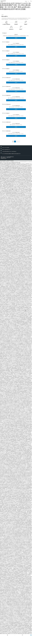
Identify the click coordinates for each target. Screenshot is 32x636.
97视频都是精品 (3, 496)
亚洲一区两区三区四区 (28, 419)
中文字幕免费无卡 (13, 482)
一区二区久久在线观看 (8, 229)
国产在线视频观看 (11, 430)
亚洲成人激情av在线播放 (7, 437)
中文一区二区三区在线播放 (12, 516)
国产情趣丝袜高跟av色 (25, 388)
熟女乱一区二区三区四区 (5, 397)
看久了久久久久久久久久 (26, 260)
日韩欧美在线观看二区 (21, 427)
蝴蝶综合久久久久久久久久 (8, 503)
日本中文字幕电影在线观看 (17, 487)
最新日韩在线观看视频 (19, 501)
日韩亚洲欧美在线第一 (8, 380)
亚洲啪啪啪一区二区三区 (9, 326)
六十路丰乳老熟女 (12, 221)
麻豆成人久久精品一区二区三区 (24, 356)
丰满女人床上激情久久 (13, 501)
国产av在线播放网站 (18, 454)
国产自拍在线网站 (23, 261)
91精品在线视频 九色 (14, 192)
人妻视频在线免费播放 (4, 263)
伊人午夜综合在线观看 (24, 359)
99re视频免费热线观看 (19, 168)
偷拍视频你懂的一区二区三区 (15, 419)
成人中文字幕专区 (26, 457)
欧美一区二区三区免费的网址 (21, 223)
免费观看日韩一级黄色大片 (22, 481)
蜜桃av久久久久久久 (11, 234)
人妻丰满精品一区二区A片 (6, 388)
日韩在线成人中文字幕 (25, 424)
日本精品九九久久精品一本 (5, 307)
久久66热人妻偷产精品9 (9, 386)
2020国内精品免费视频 (11, 267)
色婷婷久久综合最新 (11, 311)
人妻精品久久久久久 (10, 197)
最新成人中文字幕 (27, 186)
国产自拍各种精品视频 (16, 492)
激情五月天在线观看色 (14, 381)
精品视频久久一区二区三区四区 (24, 263)
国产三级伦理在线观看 (13, 510)
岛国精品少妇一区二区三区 (4, 387)
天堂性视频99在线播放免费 (15, 435)
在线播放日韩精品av (11, 397)
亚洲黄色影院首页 (26, 508)
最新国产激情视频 (27, 165)
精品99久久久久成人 (23, 511)
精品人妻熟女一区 (28, 444)
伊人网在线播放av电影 (28, 421)
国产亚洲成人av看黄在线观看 (12, 509)
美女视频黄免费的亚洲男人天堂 (14, 439)
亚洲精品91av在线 (16, 447)
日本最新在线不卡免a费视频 (12, 431)
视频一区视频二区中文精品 (7, 396)
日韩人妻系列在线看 (15, 326)
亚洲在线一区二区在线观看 (20, 288)
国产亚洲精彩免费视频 (11, 457)
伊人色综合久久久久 (3, 490)
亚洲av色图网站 (19, 496)
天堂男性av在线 (5, 385)
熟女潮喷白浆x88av (20, 513)
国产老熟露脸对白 (17, 246)
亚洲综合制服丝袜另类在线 (20, 381)
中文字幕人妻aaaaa (4, 252)
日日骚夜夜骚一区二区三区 (20, 440)
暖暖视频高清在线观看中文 (5, 178)
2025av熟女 (5, 502)
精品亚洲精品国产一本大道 (14, 163)
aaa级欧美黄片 (27, 163)
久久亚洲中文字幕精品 (11, 236)
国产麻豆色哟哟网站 (21, 355)
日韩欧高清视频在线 (6, 304)
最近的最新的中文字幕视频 (3, 416)
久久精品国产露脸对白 (16, 481)
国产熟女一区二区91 (3, 268)
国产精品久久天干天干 (24, 312)
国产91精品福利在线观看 (25, 177)
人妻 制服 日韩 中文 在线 (27, 178)
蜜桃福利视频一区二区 (19, 295)
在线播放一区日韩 (5, 352)
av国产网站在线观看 (8, 170)
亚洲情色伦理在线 (29, 383)
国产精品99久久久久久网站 (23, 395)
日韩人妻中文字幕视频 (16, 186)
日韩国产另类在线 (10, 492)
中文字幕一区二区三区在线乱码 (10, 237)
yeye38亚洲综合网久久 (10, 385)
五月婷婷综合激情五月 (28, 397)
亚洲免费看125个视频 (15, 243)
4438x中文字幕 (20, 198)
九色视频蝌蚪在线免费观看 (25, 488)
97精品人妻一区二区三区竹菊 (11, 433)
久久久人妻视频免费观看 (11, 451)
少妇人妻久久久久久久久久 (12, 364)
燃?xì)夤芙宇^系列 (11, 29)
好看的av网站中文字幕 (22, 499)
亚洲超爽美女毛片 (24, 244)
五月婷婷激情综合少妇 (21, 439)
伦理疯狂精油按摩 (3, 188)
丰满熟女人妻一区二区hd (16, 395)
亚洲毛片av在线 (19, 393)
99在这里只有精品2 (28, 261)
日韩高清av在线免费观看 (18, 354)
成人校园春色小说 (12, 506)
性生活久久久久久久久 (6, 441)
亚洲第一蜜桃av (5, 266)
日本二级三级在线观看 (19, 500)
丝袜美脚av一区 (17, 296)
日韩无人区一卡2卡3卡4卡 (20, 178)
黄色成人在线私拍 (6, 430)
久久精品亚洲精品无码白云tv (5, 290)
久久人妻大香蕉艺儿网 (11, 313)
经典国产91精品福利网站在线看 (26, 295)
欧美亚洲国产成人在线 (19, 164)
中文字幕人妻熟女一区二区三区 (25, 231)
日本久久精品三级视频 (4, 310)
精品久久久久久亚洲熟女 (13, 187)
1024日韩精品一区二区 (7, 518)
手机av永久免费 (10, 182)
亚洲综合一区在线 (5, 313)
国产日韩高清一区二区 (22, 521)
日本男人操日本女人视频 (28, 221)
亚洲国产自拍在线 (12, 287)
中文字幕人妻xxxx (2, 526)
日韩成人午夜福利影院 (8, 183)
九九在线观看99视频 (4, 169)
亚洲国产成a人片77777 (18, 232)
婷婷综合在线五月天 (2, 460)
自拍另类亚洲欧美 (24, 222)
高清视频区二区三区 (17, 190)
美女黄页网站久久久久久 (8, 363)
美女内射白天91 (14, 456)
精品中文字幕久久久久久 (26, 420)
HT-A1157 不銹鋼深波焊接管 (16, 87)
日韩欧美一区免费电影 (25, 198)
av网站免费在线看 (23, 362)
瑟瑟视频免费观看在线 (28, 223)
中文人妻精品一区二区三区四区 (21, 187)
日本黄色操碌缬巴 (10, 189)
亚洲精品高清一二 (2, 315)
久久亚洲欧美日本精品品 (25, 496)
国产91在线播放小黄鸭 (26, 243)
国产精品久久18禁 (10, 417)
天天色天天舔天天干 (4, 289)
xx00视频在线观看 (8, 246)
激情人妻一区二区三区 (17, 311)
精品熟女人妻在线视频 (9, 456)
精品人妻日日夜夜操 (24, 305)
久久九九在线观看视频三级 (27, 486)
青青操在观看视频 (22, 460)
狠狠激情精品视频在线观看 (19, 369)
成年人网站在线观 (16, 191)
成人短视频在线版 (6, 261)
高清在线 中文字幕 (12, 511)
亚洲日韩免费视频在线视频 (17, 423)
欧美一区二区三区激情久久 (5, 300)
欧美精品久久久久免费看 (14, 262)
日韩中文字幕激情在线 (20, 351)
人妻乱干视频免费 (29, 512)
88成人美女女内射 (15, 247)
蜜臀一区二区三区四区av (26, 321)
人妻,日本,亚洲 (5, 202)
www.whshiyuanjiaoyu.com (6, 151)
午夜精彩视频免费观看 (8, 184)
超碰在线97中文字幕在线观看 (5, 446)
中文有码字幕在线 (6, 364)
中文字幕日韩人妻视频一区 (15, 233)
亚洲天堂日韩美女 (26, 493)
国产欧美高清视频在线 (17, 322)
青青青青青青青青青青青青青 (26, 176)
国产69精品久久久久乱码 (21, 452)
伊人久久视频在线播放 (19, 255)
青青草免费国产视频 (22, 186)
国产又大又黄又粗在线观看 (25, 451)
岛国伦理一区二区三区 (3, 447)
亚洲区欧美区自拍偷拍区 (15, 174)
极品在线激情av (4, 180)
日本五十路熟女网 (25, 200)
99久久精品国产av (3, 298)
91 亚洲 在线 (22, 171)
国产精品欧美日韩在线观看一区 (5, 455)
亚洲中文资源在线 (14, 252)
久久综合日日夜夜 (8, 298)
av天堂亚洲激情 (15, 189)
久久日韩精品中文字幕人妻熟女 (25, 175)
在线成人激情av (20, 189)
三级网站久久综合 (15, 291)
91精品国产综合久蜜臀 (22, 224)
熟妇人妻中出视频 (20, 445)
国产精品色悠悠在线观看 (5, 486)
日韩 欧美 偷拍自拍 (5, 440)
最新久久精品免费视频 (13, 390)
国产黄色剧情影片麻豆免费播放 (21, 179)
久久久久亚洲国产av (21, 430)
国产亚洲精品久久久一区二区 (26, 164)
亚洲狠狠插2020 (12, 424)
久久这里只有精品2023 (12, 486)
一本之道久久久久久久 (21, 300)
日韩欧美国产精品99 (27, 225)
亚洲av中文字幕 (2, 419)
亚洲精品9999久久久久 (6, 248)
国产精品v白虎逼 (22, 449)
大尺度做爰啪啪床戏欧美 (21, 418)
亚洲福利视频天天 (11, 258)
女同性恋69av (6, 354)
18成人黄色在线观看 (22, 443)
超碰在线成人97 (8, 378)
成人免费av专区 (23, 487)
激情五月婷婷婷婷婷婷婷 (19, 482)
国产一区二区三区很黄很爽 (25, 201)
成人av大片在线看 (16, 385)
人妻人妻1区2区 (21, 296)
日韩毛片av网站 (8, 390)
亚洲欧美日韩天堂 (16, 289)
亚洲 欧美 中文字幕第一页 (21, 298)
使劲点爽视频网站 (23, 463)
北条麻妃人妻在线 (10, 421)
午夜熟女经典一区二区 (10, 522)
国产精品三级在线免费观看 (26, 180)
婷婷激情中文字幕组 (21, 228)
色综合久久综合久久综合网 (16, 182)
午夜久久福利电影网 (19, 200)
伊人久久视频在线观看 (21, 508)
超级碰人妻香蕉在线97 (19, 170)
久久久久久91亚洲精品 (21, 192)
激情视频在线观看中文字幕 (12, 181)
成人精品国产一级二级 (8, 315)
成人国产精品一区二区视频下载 (17, 188)
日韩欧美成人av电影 (29, 378)
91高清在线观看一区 (18, 483)
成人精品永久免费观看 (29, 492)
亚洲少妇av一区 (17, 318)
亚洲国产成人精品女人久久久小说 (11, 359)
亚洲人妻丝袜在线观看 (18, 267)
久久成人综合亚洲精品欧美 (28, 430)
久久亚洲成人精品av (22, 442)
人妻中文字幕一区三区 (14, 298)
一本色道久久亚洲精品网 (10, 416)
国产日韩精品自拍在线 (23, 304)
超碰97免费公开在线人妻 (27, 171)
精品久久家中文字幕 (16, 394)
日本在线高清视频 (21, 268)
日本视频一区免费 (13, 229)
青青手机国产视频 (19, 201)
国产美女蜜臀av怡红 (17, 455)
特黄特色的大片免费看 (15, 363)
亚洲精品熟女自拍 (5, 457)
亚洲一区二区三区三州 (11, 171)
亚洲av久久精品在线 (22, 448)
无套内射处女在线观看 (7, 187)
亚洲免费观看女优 (5, 182)
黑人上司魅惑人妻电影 (22, 318)
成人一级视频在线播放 (8, 166)
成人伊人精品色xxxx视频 (12, 261)
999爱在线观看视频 (20, 247)
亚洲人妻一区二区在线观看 (18, 250)
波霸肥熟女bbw (25, 364)
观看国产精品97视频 (18, 436)
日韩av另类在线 (11, 300)
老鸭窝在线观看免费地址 (3, 382)
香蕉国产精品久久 (25, 370)
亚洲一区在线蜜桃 (15, 355)
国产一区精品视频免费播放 (15, 328)
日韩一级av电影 (6, 195)
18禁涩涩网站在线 (10, 332)
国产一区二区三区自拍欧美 (15, 521)
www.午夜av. (13, 246)
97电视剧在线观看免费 (24, 392)
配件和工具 (21, 29)
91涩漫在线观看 (24, 297)
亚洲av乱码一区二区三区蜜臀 (11, 250)
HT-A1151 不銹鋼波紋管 (16, 43)
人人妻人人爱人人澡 (4, 196)
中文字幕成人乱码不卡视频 (12, 517)
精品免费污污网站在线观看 (17, 202)
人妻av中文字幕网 (17, 294)
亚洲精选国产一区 (8, 260)
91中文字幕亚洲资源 (5, 267)
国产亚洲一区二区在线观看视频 (8, 308)
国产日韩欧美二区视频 (3, 163)
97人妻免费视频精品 (6, 165)
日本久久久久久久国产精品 (17, 165)
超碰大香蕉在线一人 (22, 506)
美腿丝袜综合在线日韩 (3, 262)
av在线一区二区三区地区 (5, 451)
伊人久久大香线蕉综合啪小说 (17, 512)
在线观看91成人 (21, 316)
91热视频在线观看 (20, 382)
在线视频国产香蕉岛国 (5, 186)
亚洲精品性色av (23, 454)
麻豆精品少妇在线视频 (24, 436)
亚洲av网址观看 (15, 300)
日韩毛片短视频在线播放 (19, 364)
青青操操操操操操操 (23, 512)
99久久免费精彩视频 (11, 372)
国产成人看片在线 (13, 526)
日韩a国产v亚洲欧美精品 (17, 310)
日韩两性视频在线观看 (19, 244)
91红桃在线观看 (14, 392)
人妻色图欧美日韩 (4, 306)
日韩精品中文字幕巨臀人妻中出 (23, 374)
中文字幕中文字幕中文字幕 (6, 199)
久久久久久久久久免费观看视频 (11, 303)
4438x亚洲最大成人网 (11, 354)
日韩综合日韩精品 (17, 263)
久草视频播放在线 (25, 513)
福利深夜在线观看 (9, 174)
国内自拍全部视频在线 (13, 288)
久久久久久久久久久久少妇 (10, 525)
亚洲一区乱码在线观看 (7, 235)
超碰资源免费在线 (28, 236)
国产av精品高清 (18, 356)
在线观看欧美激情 (2, 198)
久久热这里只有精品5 (13, 164)
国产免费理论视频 (21, 315)
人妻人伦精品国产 (21, 301)
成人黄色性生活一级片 (7, 331)
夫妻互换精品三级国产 (10, 487)
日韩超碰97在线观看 (26, 288)
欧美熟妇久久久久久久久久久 (27, 166)
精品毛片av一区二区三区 (22, 242)
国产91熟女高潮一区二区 (13, 500)
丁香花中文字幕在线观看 (9, 512)
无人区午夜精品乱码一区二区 (15, 449)
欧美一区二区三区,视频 (3, 224)
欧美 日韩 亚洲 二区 (5, 201)
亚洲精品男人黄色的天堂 (24, 234)
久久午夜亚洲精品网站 (7, 424)
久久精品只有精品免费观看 (27, 418)
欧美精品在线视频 (20, 193)
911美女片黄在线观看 (10, 242)
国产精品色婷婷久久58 (14, 259)
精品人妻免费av (8, 265)
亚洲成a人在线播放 (27, 438)
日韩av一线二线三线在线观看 (11, 241)
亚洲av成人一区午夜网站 (26, 494)
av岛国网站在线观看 (14, 524)
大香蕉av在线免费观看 (8, 198)
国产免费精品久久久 (9, 243)
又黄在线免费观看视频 (12, 290)
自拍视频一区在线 (2, 221)
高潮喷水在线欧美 (9, 367)
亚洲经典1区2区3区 (8, 180)
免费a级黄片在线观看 (8, 496)
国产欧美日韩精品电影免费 (7, 192)
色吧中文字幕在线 (27, 291)
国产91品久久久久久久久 (28, 298)
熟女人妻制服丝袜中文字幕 (10, 190)
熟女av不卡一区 (17, 441)
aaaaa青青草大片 (19, 312)
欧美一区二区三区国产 (15, 503)
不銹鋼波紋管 (25, 24)
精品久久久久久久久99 (25, 331)
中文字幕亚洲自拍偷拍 (19, 177)
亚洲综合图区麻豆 (2, 377)
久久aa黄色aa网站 (2, 443)
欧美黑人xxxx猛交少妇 (14, 198)
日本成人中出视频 (18, 463)
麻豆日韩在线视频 (12, 455)
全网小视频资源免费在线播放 (5, 191)
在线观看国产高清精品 (6, 185)
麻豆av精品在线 (7, 221)
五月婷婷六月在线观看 (28, 350)
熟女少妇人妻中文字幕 (7, 393)
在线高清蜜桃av (24, 169)
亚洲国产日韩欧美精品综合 (26, 358)
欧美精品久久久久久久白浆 (23, 196)
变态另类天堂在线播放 (17, 234)
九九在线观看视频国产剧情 (22, 444)
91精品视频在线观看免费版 (8, 376)
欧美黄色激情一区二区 (3, 395)
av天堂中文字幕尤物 (26, 245)
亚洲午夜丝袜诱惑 (6, 239)
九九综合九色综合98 (21, 489)
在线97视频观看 (16, 382)
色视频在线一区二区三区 (15, 224)
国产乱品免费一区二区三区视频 (19, 313)
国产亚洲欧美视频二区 (11, 383)
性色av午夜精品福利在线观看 (8, 264)
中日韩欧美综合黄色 (18, 251)
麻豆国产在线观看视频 (23, 515)
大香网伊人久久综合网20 (11, 202)
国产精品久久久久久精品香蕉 (27, 380)
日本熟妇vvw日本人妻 (8, 328)
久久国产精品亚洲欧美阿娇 (14, 495)
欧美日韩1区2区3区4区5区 (9, 172)
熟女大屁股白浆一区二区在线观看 (18, 245)
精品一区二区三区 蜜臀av (5, 461)
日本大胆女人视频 (9, 292)
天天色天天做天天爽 (3, 444)
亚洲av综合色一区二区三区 (18, 287)
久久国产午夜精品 (4, 241)
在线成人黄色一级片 (21, 394)
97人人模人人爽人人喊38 (13, 391)
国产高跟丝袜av (13, 286)
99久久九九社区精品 (2, 445)
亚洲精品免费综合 (9, 449)
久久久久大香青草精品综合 (19, 229)
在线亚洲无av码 (26, 517)
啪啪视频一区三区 (16, 461)
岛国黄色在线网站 (17, 239)
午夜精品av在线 (14, 166)
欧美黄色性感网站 (3, 456)
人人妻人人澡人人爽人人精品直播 (22, 262)
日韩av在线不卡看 (2, 183)
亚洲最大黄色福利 (14, 367)
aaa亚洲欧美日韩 (10, 247)
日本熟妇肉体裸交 (7, 294)
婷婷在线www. (11, 497)
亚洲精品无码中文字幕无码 (5, 240)
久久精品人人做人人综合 (21, 238)
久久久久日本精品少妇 (8, 381)
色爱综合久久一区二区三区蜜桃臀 (7, 238)
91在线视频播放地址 (20, 292)
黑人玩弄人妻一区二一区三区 (17, 428)
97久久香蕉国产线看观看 (10, 225)
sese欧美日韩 (5, 189)
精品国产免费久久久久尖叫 (9, 325)
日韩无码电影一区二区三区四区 (20, 517)
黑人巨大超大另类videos (22, 191)
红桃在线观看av (14, 299)
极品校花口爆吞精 (2, 363)
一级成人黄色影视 (17, 304)
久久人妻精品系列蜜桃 (7, 351)
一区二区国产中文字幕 (6, 223)
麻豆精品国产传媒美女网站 (16, 362)
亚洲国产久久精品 (13, 437)
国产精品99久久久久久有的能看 (16, 257)
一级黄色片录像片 (28, 511)
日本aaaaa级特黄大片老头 (6, 505)
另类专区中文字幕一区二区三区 (15, 443)
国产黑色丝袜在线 (13, 170)
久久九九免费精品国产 (12, 441)
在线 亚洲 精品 (21, 380)
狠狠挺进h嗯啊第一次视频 (9, 370)
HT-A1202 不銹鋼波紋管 (16, 114)
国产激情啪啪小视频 (25, 450)
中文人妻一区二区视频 (7, 322)
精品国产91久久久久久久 (27, 192)
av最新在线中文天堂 (25, 519)
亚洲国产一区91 (17, 506)
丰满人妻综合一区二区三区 (23, 254)
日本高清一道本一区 (14, 183)
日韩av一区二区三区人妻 (26, 193)
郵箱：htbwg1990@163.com (6, 149)
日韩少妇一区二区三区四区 (21, 366)
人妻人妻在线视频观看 (6, 520)
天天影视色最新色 (21, 184)
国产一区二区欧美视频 (12, 304)
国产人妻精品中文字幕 (26, 259)
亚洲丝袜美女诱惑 (4, 527)
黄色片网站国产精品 (27, 357)
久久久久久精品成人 (4, 389)
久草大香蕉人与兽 (24, 303)
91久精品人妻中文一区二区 (12, 255)
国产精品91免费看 (21, 447)
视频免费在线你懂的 (12, 520)
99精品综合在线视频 (6, 391)
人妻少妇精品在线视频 (27, 253)
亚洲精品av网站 (13, 483)
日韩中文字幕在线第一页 (16, 196)
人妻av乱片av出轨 (10, 362)
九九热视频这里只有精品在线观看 (6, 228)
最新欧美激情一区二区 (26, 391)
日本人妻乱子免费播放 (20, 519)
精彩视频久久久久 (23, 378)
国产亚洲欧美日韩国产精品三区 (25, 423)
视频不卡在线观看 (3, 438)
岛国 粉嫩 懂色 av (21, 225)
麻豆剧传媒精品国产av (29, 362)
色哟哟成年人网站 (6, 509)
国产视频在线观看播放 (23, 257)
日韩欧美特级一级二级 (6, 323)
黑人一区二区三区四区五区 (14, 327)
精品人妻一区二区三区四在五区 (14, 499)
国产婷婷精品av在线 (3, 449)
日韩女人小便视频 (3, 378)
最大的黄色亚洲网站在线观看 (9, 230)
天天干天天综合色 (26, 184)
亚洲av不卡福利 (19, 360)
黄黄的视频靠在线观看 (22, 221)
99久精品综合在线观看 (9, 249)
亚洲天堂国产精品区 (23, 429)
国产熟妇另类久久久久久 (20, 459)
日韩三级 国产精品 (15, 268)
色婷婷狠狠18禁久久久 (25, 241)
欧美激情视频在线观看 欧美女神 (23, 502)
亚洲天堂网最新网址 (12, 436)
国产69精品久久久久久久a (22, 320)
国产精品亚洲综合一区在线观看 (20, 437)
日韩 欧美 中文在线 (16, 242)
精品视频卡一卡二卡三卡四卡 (26, 255)
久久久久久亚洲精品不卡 (8, 371)
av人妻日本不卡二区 (11, 239)
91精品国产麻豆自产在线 (13, 323)
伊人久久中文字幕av (18, 185)
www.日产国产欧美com (9, 493)
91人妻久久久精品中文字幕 (6, 312)
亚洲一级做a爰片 (26, 238)
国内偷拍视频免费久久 (22, 446)
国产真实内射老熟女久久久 (21, 291)
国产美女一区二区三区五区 (12, 420)
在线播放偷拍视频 (28, 249)
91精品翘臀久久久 (25, 422)
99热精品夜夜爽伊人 (23, 520)
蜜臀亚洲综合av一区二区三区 (11, 319)
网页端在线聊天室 (8, 163)
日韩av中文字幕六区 (10, 394)
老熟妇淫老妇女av (9, 169)
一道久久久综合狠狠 (4, 394)
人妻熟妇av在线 (24, 354)
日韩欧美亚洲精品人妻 (23, 195)
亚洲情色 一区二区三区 (7, 356)
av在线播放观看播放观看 (24, 237)
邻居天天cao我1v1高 (8, 526)
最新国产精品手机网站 (17, 416)
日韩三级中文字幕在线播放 (13, 324)
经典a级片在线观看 (18, 359)
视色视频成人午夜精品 (4, 242)
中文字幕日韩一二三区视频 (3, 250)
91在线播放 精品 (13, 232)
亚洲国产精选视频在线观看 (14, 235)
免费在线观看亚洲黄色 (27, 452)
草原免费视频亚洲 (7, 167)
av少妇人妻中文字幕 (7, 200)
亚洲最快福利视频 (13, 309)
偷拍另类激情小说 (26, 292)
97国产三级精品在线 (19, 306)
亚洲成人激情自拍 (2, 381)
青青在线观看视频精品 (9, 297)
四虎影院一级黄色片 (20, 172)
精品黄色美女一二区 (24, 194)
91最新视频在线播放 (8, 193)
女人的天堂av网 (21, 243)
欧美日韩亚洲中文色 (20, 314)
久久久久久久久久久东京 (8, 419)
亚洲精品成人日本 (22, 433)
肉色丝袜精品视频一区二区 (20, 509)
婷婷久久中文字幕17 (26, 248)
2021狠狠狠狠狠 (29, 319)
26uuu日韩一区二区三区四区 (18, 383)
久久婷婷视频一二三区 (4, 488)
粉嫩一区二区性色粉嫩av (10, 382)
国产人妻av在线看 (18, 331)
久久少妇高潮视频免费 (24, 453)
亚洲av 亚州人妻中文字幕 (15, 371)
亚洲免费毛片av (4, 519)
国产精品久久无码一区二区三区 (9, 514)
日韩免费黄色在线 (29, 515)
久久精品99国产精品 (10, 374)
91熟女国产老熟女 (20, 260)
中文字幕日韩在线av (21, 328)
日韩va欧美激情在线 (16, 236)
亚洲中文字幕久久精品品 (19, 484)
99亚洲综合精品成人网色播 (13, 504)
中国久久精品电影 (21, 174)
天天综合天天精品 (14, 519)
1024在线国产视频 (8, 262)
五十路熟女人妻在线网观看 (10, 444)
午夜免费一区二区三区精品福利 (10, 302)
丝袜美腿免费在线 (12, 227)
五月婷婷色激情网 (26, 247)
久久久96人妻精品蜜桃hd (7, 361)
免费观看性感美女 (8, 327)
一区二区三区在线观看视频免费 (13, 223)
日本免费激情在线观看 (13, 498)
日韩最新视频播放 (13, 505)
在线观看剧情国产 (5, 358)
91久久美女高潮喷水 (22, 514)
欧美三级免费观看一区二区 (17, 352)
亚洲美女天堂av (20, 169)
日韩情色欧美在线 (16, 457)
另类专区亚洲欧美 (13, 356)
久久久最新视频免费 (15, 370)
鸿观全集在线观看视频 (6, 311)
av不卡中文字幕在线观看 (20, 183)
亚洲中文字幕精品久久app (4, 350)
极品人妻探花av (9, 379)
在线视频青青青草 (14, 179)
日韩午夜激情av (17, 486)
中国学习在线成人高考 (25, 202)
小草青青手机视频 (4, 373)
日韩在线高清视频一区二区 (16, 254)
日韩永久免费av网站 (15, 220)
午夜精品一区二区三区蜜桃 (18, 424)
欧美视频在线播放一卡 (12, 185)
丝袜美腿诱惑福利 (26, 174)
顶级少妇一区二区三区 (21, 379)
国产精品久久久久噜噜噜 (11, 365)
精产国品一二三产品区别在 (3, 379)
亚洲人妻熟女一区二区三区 (27, 503)
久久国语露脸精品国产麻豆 (19, 389)
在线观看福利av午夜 (28, 425)
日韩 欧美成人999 (3, 245)
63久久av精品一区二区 (6, 357)
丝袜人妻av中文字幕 (3, 225)
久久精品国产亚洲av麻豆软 (9, 330)
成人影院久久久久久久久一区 (11, 454)
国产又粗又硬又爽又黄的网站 (9, 418)
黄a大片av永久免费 (11, 446)
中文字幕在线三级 (12, 296)
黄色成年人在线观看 (19, 456)
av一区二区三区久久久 (13, 240)
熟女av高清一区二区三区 (24, 167)
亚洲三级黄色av (14, 297)
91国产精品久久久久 (7, 244)
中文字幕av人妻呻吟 (20, 332)
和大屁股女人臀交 (22, 182)
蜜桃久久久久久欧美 (12, 294)
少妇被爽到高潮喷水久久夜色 (20, 357)
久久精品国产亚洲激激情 (22, 495)
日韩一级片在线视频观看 (4, 454)
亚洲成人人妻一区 (5, 463)
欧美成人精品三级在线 (24, 267)
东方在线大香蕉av (29, 325)
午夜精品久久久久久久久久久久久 (15, 317)
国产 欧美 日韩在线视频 (11, 266)
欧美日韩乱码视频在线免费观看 (14, 425)
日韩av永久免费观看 (17, 511)
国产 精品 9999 (5, 353)
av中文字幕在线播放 (10, 196)
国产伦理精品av (20, 370)
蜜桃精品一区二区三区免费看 (17, 308)
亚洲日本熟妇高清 (25, 484)
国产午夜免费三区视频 (6, 511)
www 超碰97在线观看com (19, 387)
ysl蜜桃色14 (23, 165)
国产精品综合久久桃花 (24, 498)
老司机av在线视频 (5, 383)
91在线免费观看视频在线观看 (17, 258)
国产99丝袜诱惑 (2, 294)
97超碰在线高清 (29, 353)
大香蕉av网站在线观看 (8, 435)
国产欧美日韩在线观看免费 (12, 195)
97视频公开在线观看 (27, 507)
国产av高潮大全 (25, 313)
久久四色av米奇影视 (7, 510)
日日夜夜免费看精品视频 (19, 321)
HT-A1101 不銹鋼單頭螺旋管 (16, 132)
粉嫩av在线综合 (21, 361)
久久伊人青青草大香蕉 (3, 326)
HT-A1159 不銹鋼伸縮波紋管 (16, 105)
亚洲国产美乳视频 (16, 316)
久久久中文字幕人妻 (6, 296)
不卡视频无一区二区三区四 (5, 234)
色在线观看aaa (22, 253)
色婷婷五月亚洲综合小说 (28, 381)
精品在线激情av (3, 498)
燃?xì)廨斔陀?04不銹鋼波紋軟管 (6, 24)
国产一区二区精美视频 (24, 311)
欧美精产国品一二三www (21, 458)
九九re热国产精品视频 (6, 181)
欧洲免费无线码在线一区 (4, 321)
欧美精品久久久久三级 (21, 199)
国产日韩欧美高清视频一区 (16, 230)
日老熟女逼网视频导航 (25, 189)
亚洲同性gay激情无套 (16, 421)
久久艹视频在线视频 (26, 382)
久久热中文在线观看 (21, 233)
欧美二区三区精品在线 (23, 416)
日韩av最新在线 (21, 386)
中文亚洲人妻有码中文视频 (19, 494)
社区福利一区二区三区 (11, 358)
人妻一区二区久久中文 (13, 177)
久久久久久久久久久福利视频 (27, 434)
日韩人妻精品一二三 (26, 440)
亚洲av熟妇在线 (16, 172)
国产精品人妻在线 (25, 170)
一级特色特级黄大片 (14, 376)
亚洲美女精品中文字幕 (17, 372)
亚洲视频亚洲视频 (10, 186)
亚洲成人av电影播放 (10, 316)
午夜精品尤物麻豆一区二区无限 (6, 232)
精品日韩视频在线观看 (4, 360)
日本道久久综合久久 (27, 301)
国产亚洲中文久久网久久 (8, 442)
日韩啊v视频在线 (18, 286)
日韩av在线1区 (6, 362)
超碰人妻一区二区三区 (23, 246)
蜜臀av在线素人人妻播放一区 (27, 314)
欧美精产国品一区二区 (14, 226)
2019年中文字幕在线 (16, 301)
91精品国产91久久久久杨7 (28, 220)
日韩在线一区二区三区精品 (18, 176)
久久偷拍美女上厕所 (3, 525)
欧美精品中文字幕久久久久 (4, 173)
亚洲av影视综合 (25, 168)
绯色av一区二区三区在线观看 (15, 361)
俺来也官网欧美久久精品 (10, 268)
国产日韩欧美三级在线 (27, 228)
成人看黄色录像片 (25, 431)
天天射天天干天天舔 (14, 238)
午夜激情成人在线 (22, 350)
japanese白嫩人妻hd (28, 367)
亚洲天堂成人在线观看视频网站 (26, 232)
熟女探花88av (12, 176)
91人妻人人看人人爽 (22, 441)
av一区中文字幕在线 (18, 378)
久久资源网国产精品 (18, 293)
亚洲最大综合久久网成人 (10, 289)
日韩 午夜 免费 (2, 354)
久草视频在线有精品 (27, 499)
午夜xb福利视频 (12, 167)
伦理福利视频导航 (2, 418)
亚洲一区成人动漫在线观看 (14, 260)
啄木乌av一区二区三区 (22, 385)
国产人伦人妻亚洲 (16, 446)
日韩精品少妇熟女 (7, 436)
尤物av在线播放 (12, 199)
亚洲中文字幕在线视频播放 (4, 171)
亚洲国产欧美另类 (3, 257)
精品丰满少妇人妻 (11, 191)
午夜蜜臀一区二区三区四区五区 (6, 482)
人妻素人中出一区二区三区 (19, 166)
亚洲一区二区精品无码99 (16, 497)
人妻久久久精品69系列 (28, 328)
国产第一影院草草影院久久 (15, 442)
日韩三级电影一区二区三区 (17, 426)
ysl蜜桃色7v (16, 199)
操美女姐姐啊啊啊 (29, 197)
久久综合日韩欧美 (7, 453)
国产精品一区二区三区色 (20, 248)
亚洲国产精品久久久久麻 (10, 515)
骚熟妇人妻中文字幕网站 (8, 384)
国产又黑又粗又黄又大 (24, 185)
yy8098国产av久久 (8, 513)
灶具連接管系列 (16, 24)
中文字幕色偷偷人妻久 (7, 256)
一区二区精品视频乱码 (23, 330)
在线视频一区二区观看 (9, 458)
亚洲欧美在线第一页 (17, 227)
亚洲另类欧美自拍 (18, 175)
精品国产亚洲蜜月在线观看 (23, 322)
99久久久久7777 (25, 386)
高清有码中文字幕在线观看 (12, 295)
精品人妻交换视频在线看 (19, 431)
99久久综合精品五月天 (20, 252)
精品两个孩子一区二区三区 (26, 482)
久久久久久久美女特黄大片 (11, 350)
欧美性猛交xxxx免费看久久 (24, 294)
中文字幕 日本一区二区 (26, 375)
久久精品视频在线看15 (14, 445)
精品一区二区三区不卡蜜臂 (6, 499)
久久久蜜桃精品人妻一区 (23, 227)
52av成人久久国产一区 (13, 312)
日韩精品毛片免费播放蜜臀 (19, 434)
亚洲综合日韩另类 (20, 422)
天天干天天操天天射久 (7, 485)
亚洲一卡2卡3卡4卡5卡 (15, 489)
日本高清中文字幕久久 (28, 264)
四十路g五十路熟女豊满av (16, 515)
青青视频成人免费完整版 (21, 235)
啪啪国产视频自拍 (18, 526)
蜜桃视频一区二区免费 (25, 287)
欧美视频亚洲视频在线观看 (28, 525)
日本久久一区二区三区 (15, 379)
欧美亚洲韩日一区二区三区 (9, 254)
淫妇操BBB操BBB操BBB (6, 175)
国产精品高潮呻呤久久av (27, 332)
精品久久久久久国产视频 (27, 447)
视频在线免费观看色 (2, 370)
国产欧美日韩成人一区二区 (28, 394)
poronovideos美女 (6, 177)
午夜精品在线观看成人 (21, 376)
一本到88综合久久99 (23, 190)
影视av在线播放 (29, 520)
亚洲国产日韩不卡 (24, 383)
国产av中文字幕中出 (9, 305)
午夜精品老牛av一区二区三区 (28, 376)
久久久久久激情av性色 (29, 293)
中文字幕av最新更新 (26, 371)
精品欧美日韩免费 (23, 256)
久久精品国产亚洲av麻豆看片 (6, 287)
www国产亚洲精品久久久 (21, 327)
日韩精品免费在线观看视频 (3, 487)
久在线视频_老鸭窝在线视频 (13, 178)
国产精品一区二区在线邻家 (21, 417)
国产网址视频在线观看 (29, 318)
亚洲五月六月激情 (18, 256)
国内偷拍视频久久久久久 (15, 180)
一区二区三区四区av (24, 352)
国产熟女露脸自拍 (7, 164)
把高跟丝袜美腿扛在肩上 (4, 197)
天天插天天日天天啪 (25, 365)
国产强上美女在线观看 (7, 251)
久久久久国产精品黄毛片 (11, 263)
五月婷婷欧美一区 (17, 433)
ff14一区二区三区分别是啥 (22, 197)
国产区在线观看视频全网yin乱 (28, 459)
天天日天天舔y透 (18, 195)
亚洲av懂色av (7, 439)
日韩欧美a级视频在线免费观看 (10, 245)
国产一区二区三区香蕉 (18, 290)
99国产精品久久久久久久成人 (16, 460)
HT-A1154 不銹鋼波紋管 (16, 61)
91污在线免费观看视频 (24, 323)
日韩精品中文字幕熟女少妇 (9, 447)
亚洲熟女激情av (29, 169)
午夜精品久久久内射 (2, 523)
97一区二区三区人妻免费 (6, 429)
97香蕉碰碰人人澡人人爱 (5, 497)
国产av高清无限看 (10, 194)
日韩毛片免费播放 (16, 320)
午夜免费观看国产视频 (27, 268)
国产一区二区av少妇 (9, 224)
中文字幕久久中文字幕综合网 (15, 380)
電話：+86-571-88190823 (5, 147)
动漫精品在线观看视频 (4, 243)
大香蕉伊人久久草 (15, 417)
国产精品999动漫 (26, 296)
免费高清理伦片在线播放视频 (19, 365)
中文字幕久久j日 (23, 372)
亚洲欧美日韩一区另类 (21, 525)
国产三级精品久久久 (8, 445)
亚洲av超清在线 (23, 293)
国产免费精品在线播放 (16, 325)
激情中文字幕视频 (25, 316)
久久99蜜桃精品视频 (27, 439)
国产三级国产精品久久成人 (5, 324)
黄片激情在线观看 (22, 432)
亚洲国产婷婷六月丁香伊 (17, 237)
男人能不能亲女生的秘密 (7, 259)
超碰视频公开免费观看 (19, 240)
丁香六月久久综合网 (9, 179)
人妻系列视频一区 (25, 265)
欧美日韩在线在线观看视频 (16, 330)
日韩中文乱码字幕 (11, 165)
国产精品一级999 (3, 309)
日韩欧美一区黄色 (28, 191)
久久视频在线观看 (9, 360)
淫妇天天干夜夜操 (4, 303)
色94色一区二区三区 (21, 490)
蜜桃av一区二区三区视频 (3, 319)
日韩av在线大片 (12, 429)
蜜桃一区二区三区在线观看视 (18, 373)
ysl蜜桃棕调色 (25, 390)
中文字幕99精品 (29, 230)
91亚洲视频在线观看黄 (23, 239)
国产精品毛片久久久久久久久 (20, 181)
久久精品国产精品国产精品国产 (4, 516)
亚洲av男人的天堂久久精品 (14, 184)
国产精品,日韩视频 (11, 461)
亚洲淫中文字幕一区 (16, 225)
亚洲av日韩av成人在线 (11, 352)
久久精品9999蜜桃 (9, 222)
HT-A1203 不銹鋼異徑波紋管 (16, 123)
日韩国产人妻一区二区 (24, 308)
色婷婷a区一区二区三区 (25, 188)
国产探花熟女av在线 (5, 372)
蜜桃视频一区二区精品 (24, 251)
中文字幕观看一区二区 (22, 377)
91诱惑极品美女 (18, 350)
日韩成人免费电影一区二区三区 (14, 314)
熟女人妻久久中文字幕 (16, 438)
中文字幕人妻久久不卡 (27, 300)
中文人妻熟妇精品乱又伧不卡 (14, 228)
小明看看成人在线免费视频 (4, 168)
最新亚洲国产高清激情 (17, 167)
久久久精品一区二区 (16, 502)
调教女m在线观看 (4, 190)
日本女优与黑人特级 (21, 503)
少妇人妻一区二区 (4, 367)
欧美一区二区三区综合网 (10, 310)
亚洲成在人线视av (4, 374)
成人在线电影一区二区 (28, 182)
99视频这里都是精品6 (14, 193)
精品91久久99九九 (4, 427)
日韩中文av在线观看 (22, 419)
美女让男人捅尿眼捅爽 (20, 391)
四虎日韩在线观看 (18, 297)
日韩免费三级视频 (18, 261)
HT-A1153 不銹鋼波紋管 (16, 52)
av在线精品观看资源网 (23, 266)
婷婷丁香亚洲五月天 (19, 299)
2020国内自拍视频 (19, 388)
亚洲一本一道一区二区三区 (6, 317)
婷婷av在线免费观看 (13, 244)
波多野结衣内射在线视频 (14, 507)
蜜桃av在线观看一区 (3, 481)
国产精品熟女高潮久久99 (22, 492)
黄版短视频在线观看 (12, 251)
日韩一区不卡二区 (14, 169)
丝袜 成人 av (11, 322)
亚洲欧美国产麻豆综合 (3, 222)
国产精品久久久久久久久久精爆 (8, 291)
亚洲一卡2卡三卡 (2, 167)
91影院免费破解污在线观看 (11, 463)
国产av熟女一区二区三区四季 (8, 489)
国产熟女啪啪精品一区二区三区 (17, 305)
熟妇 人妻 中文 (5, 305)
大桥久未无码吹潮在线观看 (11, 173)
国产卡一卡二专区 (5, 293)
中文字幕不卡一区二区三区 (24, 483)
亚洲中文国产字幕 (28, 354)
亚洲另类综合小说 (22, 264)
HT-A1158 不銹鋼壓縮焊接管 (16, 96)
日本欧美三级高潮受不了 (21, 226)
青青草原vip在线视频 (16, 197)
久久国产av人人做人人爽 (13, 200)
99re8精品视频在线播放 (23, 497)
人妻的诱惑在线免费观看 (14, 368)
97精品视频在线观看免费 (9, 395)
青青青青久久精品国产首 (4, 236)
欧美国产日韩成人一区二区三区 (7, 233)
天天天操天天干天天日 (20, 375)
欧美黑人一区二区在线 (10, 320)
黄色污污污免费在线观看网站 (6, 491)
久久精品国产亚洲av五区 (19, 265)
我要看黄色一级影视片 (8, 299)
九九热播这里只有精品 (21, 504)
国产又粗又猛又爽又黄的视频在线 (8, 231)
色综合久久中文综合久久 (22, 163)
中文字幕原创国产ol (15, 493)
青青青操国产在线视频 (19, 307)
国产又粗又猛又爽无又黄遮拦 (6, 176)
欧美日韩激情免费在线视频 (21, 425)
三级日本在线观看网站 (16, 448)
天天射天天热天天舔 (18, 173)
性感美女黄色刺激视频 (21, 220)
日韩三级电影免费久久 (13, 331)
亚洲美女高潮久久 (13, 378)
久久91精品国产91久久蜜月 (22, 249)
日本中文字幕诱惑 (24, 353)
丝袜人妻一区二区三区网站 (24, 290)
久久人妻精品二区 (23, 173)
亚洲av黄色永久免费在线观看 (12, 168)
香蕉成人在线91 (14, 375)
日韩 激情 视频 (14, 222)
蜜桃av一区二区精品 (12, 175)
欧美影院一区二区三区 (13, 369)
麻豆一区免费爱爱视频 (4, 174)
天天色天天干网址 (24, 510)
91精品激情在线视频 (10, 428)
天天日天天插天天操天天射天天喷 (17, 194)
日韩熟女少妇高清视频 (26, 252)
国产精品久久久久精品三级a (4, 318)
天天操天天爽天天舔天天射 (27, 183)
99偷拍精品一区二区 (9, 427)
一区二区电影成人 (2, 504)
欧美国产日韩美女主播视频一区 (12, 201)
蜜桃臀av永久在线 (16, 397)
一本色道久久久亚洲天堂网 (9, 188)
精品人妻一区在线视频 (25, 240)
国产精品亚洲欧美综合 (25, 501)
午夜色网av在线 (17, 221)
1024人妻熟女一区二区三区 (19, 516)
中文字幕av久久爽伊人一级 (27, 491)
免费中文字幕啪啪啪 (17, 171)
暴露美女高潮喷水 (27, 441)
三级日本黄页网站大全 (8, 459)
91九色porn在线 (3, 325)
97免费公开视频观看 (19, 222)
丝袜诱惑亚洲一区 (26, 315)
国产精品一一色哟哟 (4, 194)
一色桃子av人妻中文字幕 (8, 452)
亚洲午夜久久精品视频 (22, 438)
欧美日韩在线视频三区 (19, 353)
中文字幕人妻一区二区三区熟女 (19, 358)
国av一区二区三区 (15, 332)
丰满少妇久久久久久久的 (9, 438)
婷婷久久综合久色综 (27, 181)
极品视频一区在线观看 (6, 295)
